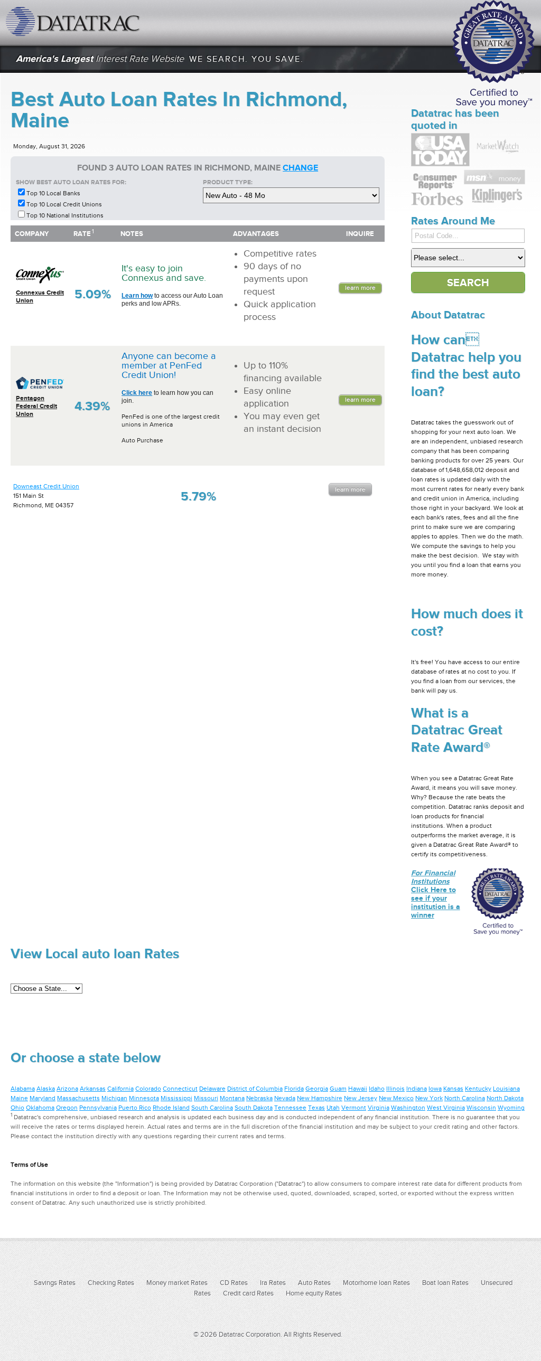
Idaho (377, 1088)
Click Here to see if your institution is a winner (435, 893)
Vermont (353, 1107)
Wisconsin (481, 1107)
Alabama (23, 1088)
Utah (333, 1107)
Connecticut (180, 1088)
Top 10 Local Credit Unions (64, 204)
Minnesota (144, 1098)
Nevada (284, 1098)
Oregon (67, 1107)
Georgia (316, 1088)
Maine (19, 1098)
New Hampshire (319, 1098)
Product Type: (228, 182)
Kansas (453, 1088)
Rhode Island (171, 1107)
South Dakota (254, 1107)
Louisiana (506, 1088)
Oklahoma (40, 1107)
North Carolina (464, 1098)
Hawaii (357, 1088)
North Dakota (505, 1098)
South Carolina (212, 1107)
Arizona (67, 1088)
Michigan (114, 1098)
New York (429, 1098)
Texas (316, 1107)
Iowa (435, 1088)
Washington (408, 1107)
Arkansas (93, 1088)
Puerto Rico (134, 1107)
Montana (232, 1098)
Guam (338, 1088)
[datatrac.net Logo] (74, 21)
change (300, 168)
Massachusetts (78, 1098)
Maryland (42, 1098)
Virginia (378, 1107)
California (120, 1088)
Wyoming (511, 1107)
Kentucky (478, 1088)
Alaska (45, 1088)
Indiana (416, 1088)
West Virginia (446, 1107)
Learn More (360, 287)
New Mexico (396, 1098)
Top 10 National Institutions (65, 215)
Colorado (148, 1088)
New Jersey (360, 1098)
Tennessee (290, 1107)
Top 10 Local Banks (53, 193)
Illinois (395, 1088)
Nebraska (259, 1098)
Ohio (17, 1107)
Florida (294, 1088)
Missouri (206, 1098)
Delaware (212, 1088)
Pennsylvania (98, 1107)
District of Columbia (255, 1088)
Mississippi (176, 1098)
